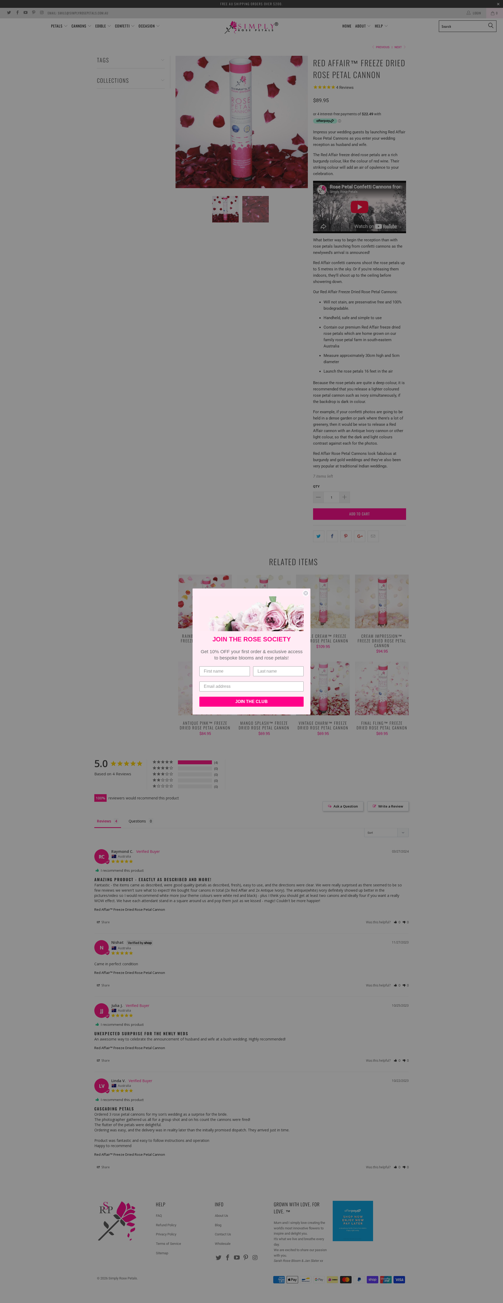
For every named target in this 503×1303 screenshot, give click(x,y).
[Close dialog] (305, 593)
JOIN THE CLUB (251, 701)
